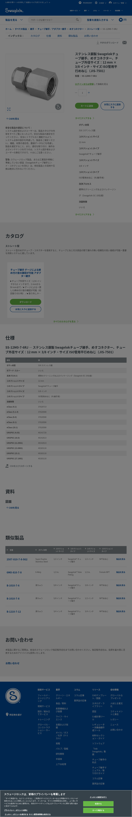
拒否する (98, 804)
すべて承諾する (98, 810)
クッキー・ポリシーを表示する (16, 814)
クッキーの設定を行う (98, 797)
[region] (66, 803)
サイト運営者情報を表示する (40, 814)
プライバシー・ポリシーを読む (16, 810)
